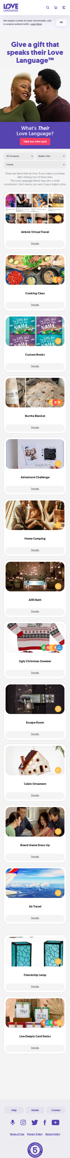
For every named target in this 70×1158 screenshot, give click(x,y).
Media (35, 1110)
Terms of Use (17, 1134)
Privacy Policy (35, 1134)
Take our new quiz (35, 141)
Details (35, 244)
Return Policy (52, 1134)
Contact (56, 1110)
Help (14, 1110)
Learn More (36, 24)
